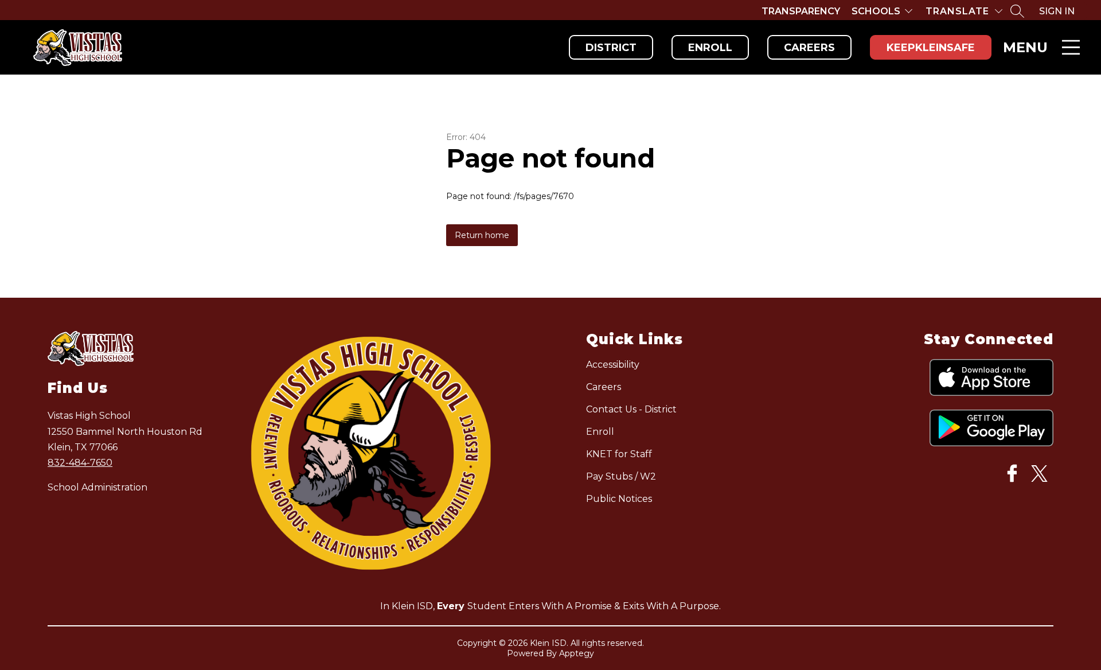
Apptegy (576, 653)
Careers (809, 47)
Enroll (710, 47)
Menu (1025, 47)
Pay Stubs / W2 (621, 476)
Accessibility (612, 364)
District (611, 47)
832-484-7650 (80, 462)
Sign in (1057, 11)
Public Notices (619, 498)
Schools (876, 11)
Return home (482, 235)
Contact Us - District (631, 409)
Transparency (801, 11)
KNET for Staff (619, 454)
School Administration (97, 487)
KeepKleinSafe (931, 47)
